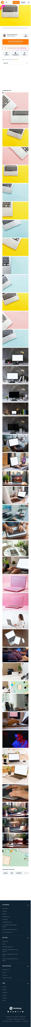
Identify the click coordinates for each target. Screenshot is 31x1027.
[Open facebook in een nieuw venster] (7, 1026)
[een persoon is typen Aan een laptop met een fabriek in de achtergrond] (15, 567)
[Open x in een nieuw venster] (19, 1026)
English (4, 1001)
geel (12, 887)
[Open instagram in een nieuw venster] (10, 1026)
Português (5, 1006)
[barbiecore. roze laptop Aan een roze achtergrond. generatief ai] (15, 603)
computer (18, 887)
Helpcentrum (5, 984)
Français (4, 1012)
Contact (4, 986)
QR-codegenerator (7, 946)
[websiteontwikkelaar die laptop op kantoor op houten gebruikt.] (15, 532)
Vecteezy (4, 925)
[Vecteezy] (2, 2)
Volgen (25, 36)
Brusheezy (5, 922)
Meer (3, 1014)
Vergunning (5, 955)
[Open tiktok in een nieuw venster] (17, 1026)
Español (4, 1004)
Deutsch (4, 1009)
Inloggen (23, 2)
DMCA (3, 958)
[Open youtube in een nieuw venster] (22, 1026)
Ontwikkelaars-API (7, 936)
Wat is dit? (16, 59)
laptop (5, 887)
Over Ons (4, 989)
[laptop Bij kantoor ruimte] (15, 673)
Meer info (6, 64)
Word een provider (7, 992)
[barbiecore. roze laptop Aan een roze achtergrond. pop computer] (15, 585)
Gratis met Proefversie (15, 41)
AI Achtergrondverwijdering (9, 944)
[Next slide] (25, 887)
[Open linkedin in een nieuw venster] (12, 1026)
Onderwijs (5, 933)
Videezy (4, 928)
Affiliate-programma (7, 961)
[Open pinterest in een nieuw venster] (15, 1026)
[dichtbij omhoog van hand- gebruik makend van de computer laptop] (15, 807)
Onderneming (6, 931)
